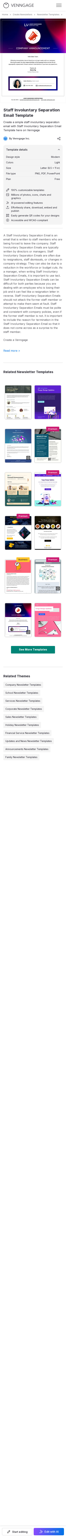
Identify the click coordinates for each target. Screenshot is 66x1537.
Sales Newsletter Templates (21, 716)
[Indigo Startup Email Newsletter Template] (48, 489)
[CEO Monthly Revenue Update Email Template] (18, 576)
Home (5, 14)
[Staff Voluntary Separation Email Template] (18, 446)
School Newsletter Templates (21, 692)
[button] (17, 1531)
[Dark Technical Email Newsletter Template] (18, 533)
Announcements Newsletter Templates (26, 749)
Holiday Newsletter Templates (22, 725)
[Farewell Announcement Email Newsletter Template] (18, 489)
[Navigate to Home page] (18, 5)
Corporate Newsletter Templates (23, 708)
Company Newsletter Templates (23, 684)
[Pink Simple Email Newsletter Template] (48, 620)
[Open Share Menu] (59, 138)
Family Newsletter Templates (21, 757)
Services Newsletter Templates (22, 700)
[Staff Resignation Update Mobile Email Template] (48, 576)
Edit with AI (52, 1531)
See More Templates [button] (33, 649)
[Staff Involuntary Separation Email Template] (18, 620)
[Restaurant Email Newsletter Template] (48, 533)
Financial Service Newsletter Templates (27, 733)
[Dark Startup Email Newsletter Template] (48, 402)
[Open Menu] (59, 5)
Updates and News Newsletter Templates (28, 741)
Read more (11, 350)
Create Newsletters (22, 14)
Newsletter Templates (48, 14)
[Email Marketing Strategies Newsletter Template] (48, 446)
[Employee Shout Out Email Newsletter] (18, 402)
